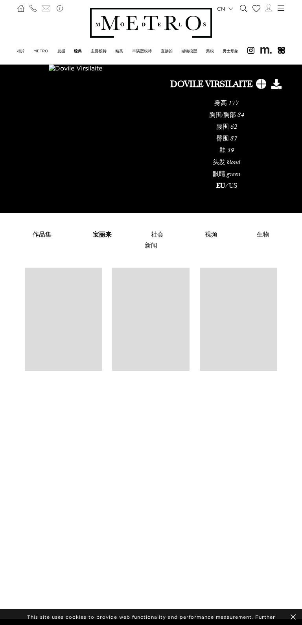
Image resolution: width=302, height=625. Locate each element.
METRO (40, 51)
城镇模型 (189, 51)
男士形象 (230, 51)
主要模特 (99, 51)
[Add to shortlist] (261, 85)
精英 (119, 51)
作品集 (42, 234)
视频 (211, 234)
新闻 (151, 245)
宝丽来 (102, 234)
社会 (157, 234)
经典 (78, 51)
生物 (263, 234)
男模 (210, 51)
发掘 (61, 51)
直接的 (167, 51)
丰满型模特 (142, 51)
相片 (21, 51)
